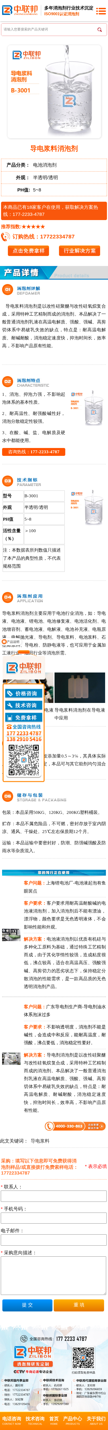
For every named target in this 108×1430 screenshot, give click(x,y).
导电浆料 (40, 1141)
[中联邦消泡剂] (20, 9)
